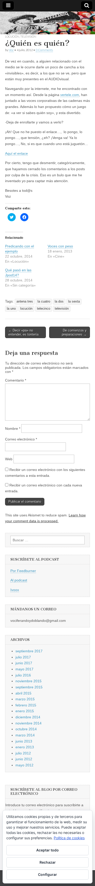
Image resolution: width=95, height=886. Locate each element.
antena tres (24, 301)
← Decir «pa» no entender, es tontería (23, 332)
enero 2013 (24, 747)
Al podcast (18, 580)
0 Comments (44, 50)
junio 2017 (23, 663)
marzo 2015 (25, 699)
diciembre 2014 (27, 717)
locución (26, 308)
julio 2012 (23, 753)
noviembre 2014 (28, 723)
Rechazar (48, 862)
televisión (62, 308)
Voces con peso (60, 246)
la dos (59, 301)
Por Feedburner (23, 571)
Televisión (28, 36)
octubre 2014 (26, 729)
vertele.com (69, 95)
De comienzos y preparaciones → (74, 332)
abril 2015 (23, 693)
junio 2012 (23, 759)
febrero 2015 (25, 705)
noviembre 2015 (28, 681)
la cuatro (43, 301)
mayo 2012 (24, 765)
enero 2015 (24, 711)
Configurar (47, 874)
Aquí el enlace (16, 153)
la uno (11, 308)
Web (8, 459)
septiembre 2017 (29, 651)
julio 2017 (23, 657)
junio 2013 (23, 741)
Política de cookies (69, 838)
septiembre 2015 (29, 687)
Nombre (12, 428)
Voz (11, 50)
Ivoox (14, 590)
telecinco (43, 308)
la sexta (74, 301)
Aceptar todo (47, 850)
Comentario (15, 380)
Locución (12, 36)
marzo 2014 (25, 735)
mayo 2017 (24, 669)
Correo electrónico (21, 439)
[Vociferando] (47, 22)
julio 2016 (23, 675)
